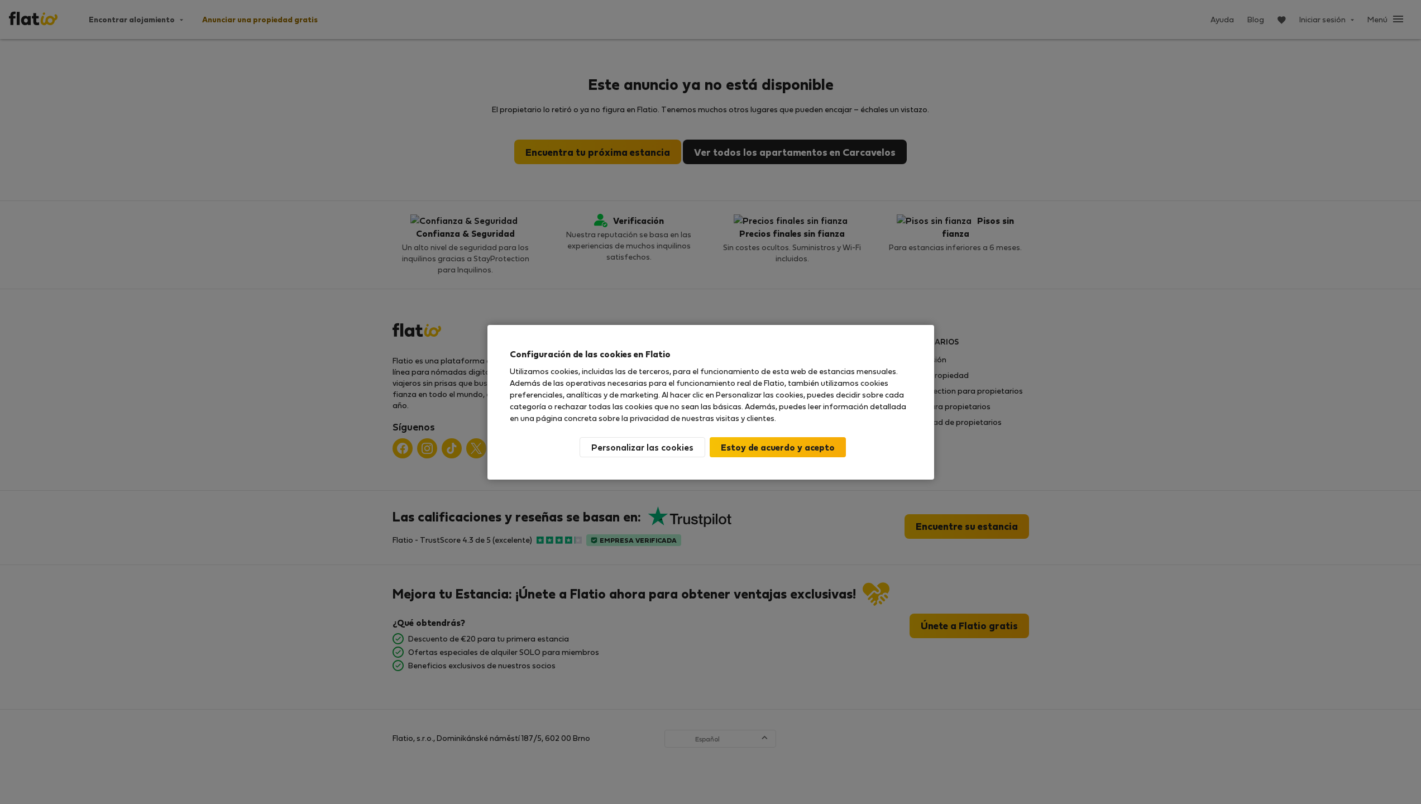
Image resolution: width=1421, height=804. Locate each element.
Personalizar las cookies (642, 447)
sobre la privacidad (634, 418)
